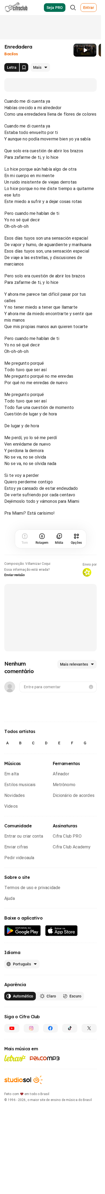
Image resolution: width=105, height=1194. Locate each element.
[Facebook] (50, 1028)
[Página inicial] (16, 7)
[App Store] (61, 930)
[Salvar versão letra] (24, 67)
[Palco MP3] (45, 1058)
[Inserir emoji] (91, 687)
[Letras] (15, 1058)
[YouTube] (11, 1028)
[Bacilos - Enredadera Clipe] (85, 50)
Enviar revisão (14, 575)
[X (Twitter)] (89, 1028)
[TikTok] (69, 1028)
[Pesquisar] (73, 7)
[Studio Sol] (23, 1080)
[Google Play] (22, 930)
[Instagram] (31, 1028)
